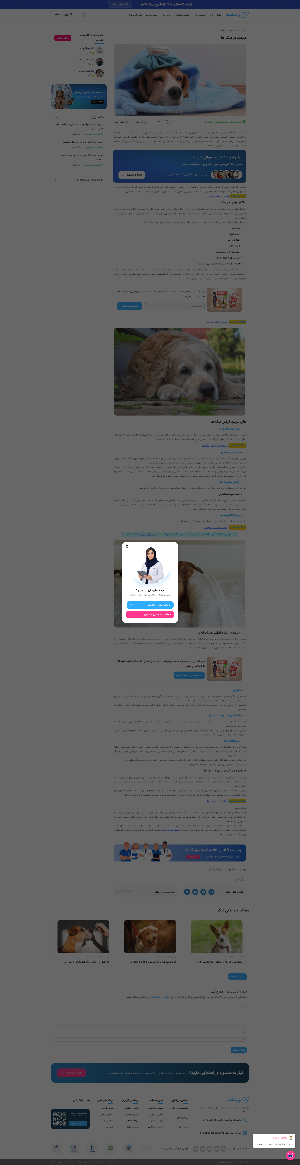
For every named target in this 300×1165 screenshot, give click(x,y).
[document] (150, 582)
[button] (126, 546)
